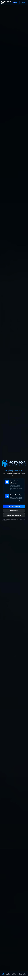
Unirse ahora (14, 510)
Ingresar (23, 2)
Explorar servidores (14, 506)
